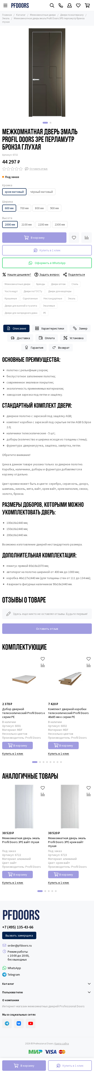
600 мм (9, 208)
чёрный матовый (41, 192)
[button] (45, 123)
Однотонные (30, 298)
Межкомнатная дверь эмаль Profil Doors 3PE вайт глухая (21, 840)
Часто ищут (11, 291)
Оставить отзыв (47, 629)
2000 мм (10, 224)
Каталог (21, 14)
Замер (83, 328)
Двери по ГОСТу (33, 291)
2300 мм (60, 224)
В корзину (20, 745)
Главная (7, 14)
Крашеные (11, 298)
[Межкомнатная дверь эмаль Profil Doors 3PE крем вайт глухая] (70, 806)
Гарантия (37, 348)
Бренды (40, 284)
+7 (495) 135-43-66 (17, 927)
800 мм (39, 208)
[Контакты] (60, 5)
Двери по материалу (72, 14)
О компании (10, 1000)
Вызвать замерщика (19, 935)
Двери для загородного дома (21, 312)
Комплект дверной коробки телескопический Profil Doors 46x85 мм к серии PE (68, 713)
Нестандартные (53, 298)
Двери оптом (58, 284)
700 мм (24, 208)
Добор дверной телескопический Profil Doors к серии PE (23, 713)
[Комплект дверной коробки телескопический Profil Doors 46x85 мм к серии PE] (70, 677)
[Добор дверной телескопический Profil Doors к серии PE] (24, 677)
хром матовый (14, 192)
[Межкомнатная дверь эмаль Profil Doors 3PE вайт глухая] (24, 806)
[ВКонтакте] (19, 1023)
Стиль (74, 284)
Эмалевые (49, 305)
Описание (19, 328)
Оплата (50, 338)
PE (44, 312)
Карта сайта (61, 1043)
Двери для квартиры (59, 291)
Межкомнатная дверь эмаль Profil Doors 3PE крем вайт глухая (67, 842)
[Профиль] (69, 5)
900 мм (54, 208)
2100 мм (26, 224)
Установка (77, 338)
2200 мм (43, 224)
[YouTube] (30, 1023)
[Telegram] (7, 1023)
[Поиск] (52, 5)
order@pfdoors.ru (20, 945)
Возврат (64, 348)
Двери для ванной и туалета (21, 305)
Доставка (23, 338)
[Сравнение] (86, 237)
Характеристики (52, 328)
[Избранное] (74, 237)
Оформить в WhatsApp (50, 263)
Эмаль (71, 298)
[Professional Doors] (20, 5)
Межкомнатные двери (43, 14)
